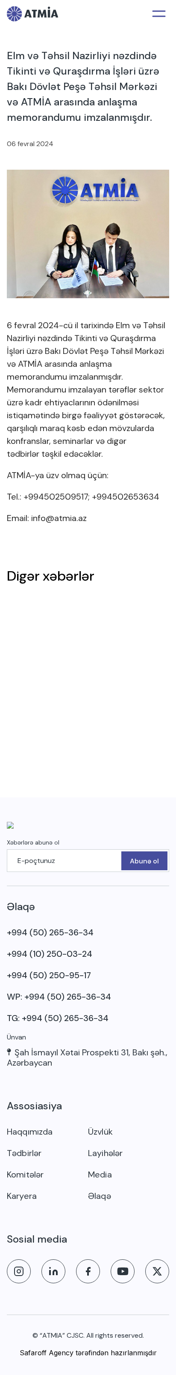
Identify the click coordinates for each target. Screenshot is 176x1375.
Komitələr (25, 1174)
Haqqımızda (30, 1131)
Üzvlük (100, 1131)
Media (100, 1174)
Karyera (22, 1195)
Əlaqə (99, 1195)
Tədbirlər (24, 1153)
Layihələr (105, 1153)
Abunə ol (144, 861)
